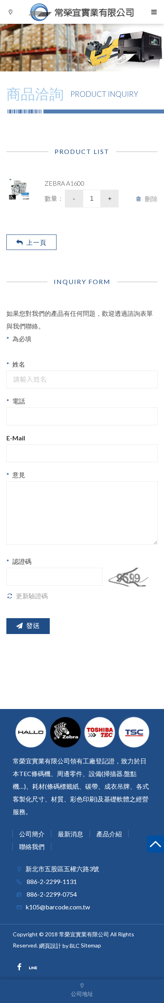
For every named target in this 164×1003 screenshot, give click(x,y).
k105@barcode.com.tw (57, 907)
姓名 (18, 364)
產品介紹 (109, 834)
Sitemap (91, 945)
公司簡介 (32, 834)
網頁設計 (50, 945)
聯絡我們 (32, 846)
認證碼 (21, 561)
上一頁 (36, 242)
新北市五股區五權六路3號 (62, 868)
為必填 (21, 338)
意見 (18, 474)
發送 (33, 626)
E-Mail (15, 438)
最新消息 (70, 834)
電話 (18, 401)
